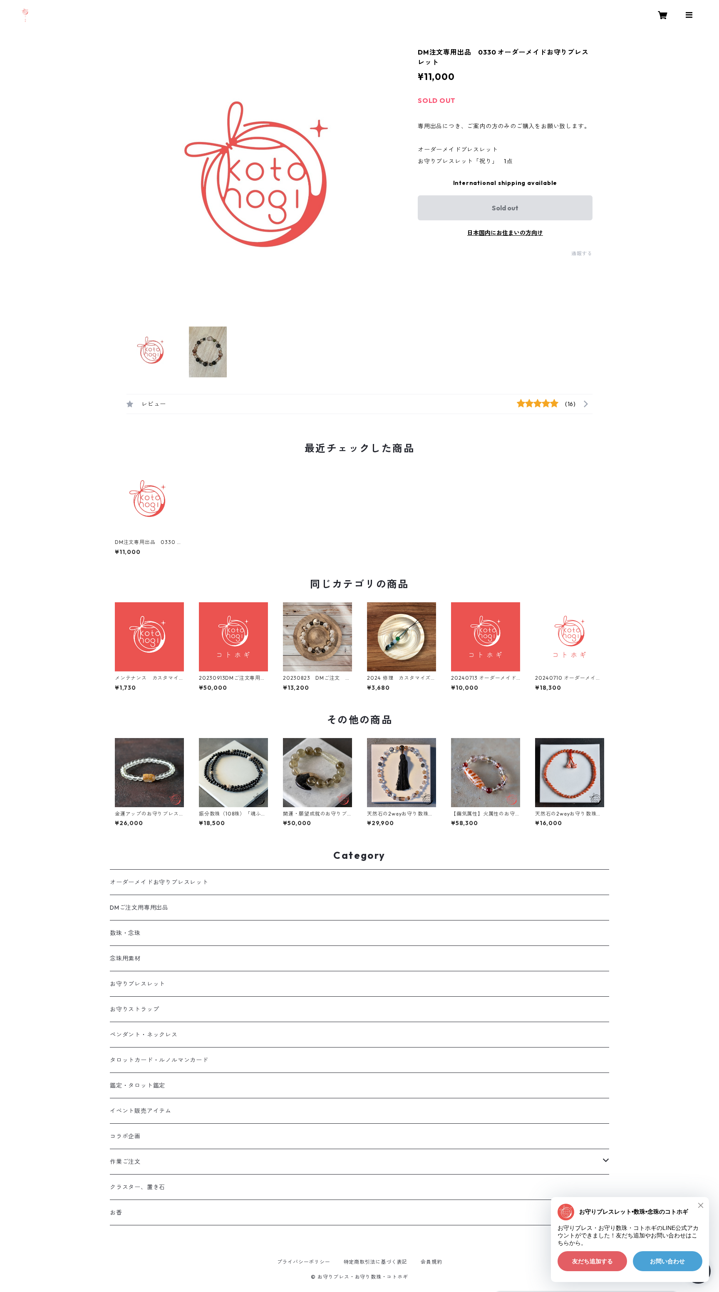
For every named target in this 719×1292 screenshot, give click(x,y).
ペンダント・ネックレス (144, 1034)
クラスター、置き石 (137, 1187)
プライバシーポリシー (303, 1262)
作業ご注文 (125, 1161)
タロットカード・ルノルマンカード (159, 1060)
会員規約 (431, 1262)
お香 (116, 1212)
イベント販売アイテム (140, 1111)
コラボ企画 (125, 1136)
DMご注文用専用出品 (139, 907)
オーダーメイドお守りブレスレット (159, 882)
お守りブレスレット (137, 984)
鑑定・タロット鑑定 (137, 1085)
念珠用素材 (125, 958)
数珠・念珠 (125, 933)
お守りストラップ (134, 1009)
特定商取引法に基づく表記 (376, 1262)
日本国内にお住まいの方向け (505, 233)
